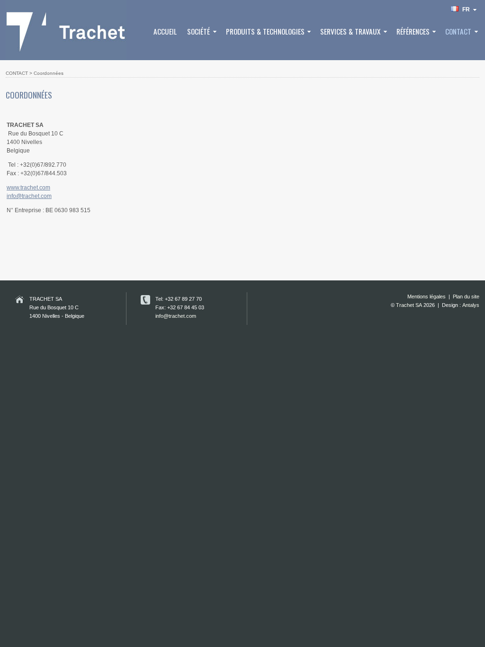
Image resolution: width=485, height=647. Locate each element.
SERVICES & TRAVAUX (350, 31)
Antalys (470, 305)
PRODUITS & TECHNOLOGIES (265, 31)
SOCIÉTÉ (198, 31)
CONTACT (458, 31)
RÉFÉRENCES (413, 31)
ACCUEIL (165, 31)
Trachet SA (409, 305)
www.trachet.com (28, 187)
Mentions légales (426, 296)
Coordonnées (48, 73)
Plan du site (466, 296)
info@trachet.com (29, 196)
